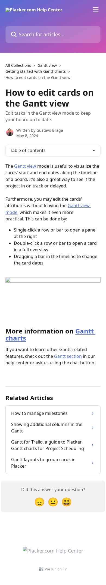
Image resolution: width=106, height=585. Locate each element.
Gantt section (68, 356)
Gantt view (47, 65)
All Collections (18, 65)
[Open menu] (96, 9)
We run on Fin (56, 569)
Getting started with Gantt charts (35, 71)
